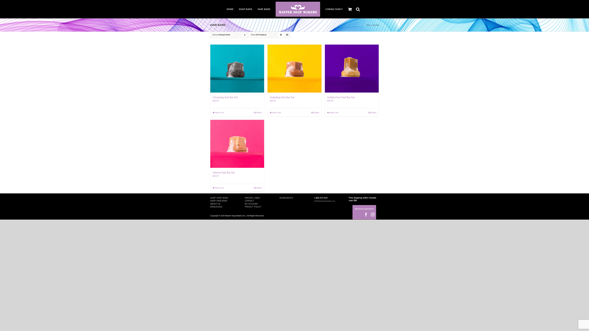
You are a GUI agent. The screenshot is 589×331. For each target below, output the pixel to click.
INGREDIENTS (286, 198)
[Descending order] (245, 35)
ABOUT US (215, 204)
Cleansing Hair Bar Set (225, 97)
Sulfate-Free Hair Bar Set (341, 97)
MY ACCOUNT (251, 204)
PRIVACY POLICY (253, 207)
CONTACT (249, 201)
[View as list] (287, 35)
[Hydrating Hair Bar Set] (294, 69)
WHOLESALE (216, 207)
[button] (358, 9)
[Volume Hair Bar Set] (237, 144)
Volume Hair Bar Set (224, 172)
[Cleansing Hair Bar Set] (237, 69)
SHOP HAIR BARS (218, 201)
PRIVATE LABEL (252, 198)
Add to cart (219, 113)
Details (259, 113)
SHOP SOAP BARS (219, 198)
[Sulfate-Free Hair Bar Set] (352, 69)
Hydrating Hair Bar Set (282, 97)
